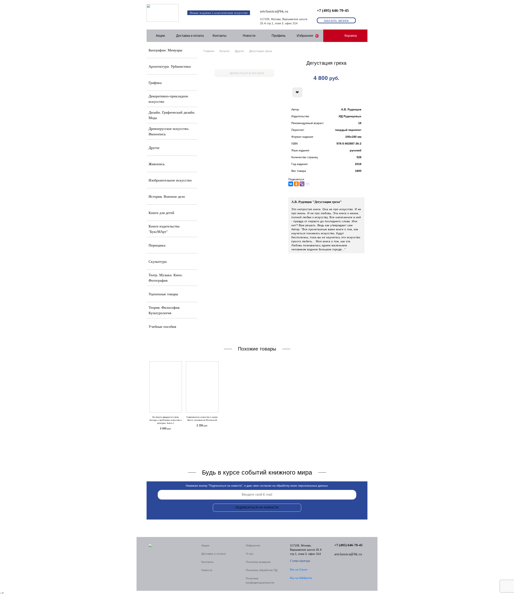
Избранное (307, 35)
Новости (249, 35)
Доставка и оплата (190, 35)
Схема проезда (300, 560)
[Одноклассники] (296, 183)
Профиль (279, 35)
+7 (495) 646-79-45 (333, 10)
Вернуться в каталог (247, 73)
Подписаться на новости (257, 507)
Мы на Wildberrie (301, 578)
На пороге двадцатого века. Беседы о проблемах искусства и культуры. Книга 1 (166, 420)
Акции (160, 35)
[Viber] (302, 183)
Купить (342, 92)
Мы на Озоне (298, 569)
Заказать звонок (336, 20)
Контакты (219, 35)
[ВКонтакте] (290, 183)
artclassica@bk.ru (274, 11)
